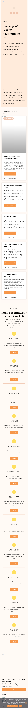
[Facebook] (11, 13)
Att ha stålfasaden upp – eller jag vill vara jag (12, 158)
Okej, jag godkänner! (12, 705)
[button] (14, 8)
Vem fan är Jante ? (10, 216)
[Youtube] (17, 13)
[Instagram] (14, 13)
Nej (20, 705)
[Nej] (26, 703)
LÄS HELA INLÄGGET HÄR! (10, 173)
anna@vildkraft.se (17, 637)
